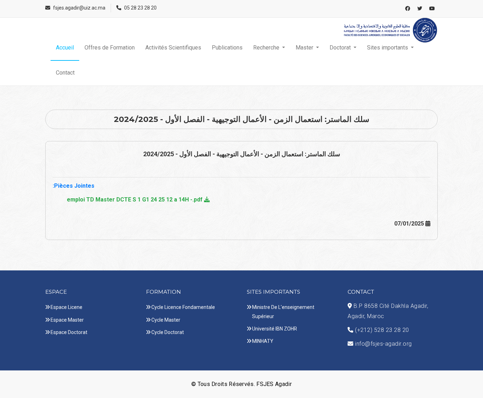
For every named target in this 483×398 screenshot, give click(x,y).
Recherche (267, 47)
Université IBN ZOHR (274, 329)
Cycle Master (165, 320)
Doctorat (341, 47)
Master (305, 47)
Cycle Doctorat (167, 332)
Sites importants (388, 47)
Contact (65, 72)
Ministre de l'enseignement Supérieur (283, 311)
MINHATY (262, 341)
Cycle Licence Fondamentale (183, 307)
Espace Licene (66, 307)
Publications (227, 47)
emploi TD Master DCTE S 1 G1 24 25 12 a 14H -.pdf (135, 199)
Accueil (65, 47)
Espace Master (67, 320)
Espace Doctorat (69, 332)
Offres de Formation (110, 47)
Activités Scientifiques (173, 47)
